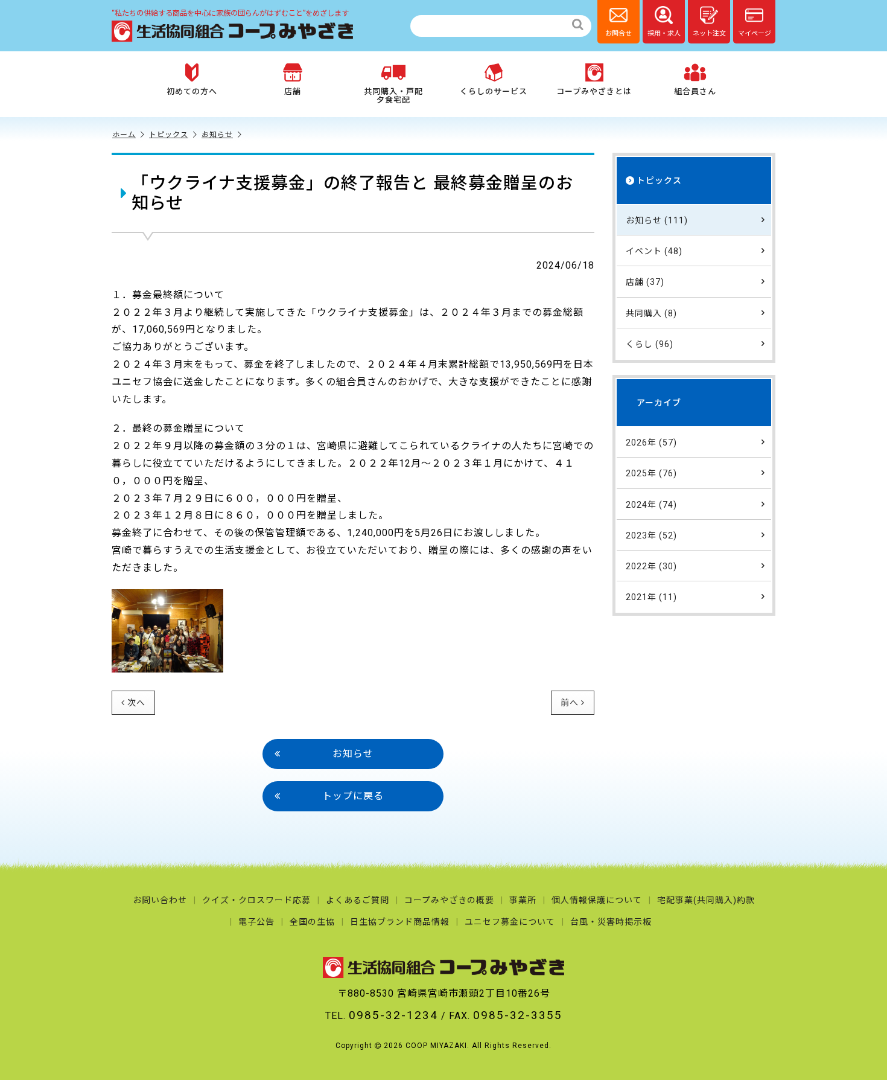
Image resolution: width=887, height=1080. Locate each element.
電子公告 (256, 922)
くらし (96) (649, 344)
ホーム (124, 135)
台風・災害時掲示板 (611, 922)
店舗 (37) (645, 282)
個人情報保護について (597, 900)
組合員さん (695, 91)
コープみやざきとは (594, 91)
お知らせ (217, 135)
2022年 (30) (651, 566)
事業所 (522, 900)
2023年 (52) (651, 535)
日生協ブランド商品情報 (400, 922)
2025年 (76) (651, 473)
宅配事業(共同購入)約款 (706, 900)
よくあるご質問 (357, 900)
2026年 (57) (651, 442)
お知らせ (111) (657, 220)
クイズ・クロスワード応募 (256, 900)
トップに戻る (353, 796)
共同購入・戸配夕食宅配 (393, 95)
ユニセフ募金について (510, 922)
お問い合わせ (160, 900)
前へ (570, 703)
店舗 (292, 91)
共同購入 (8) (651, 313)
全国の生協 (312, 922)
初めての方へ (192, 91)
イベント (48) (654, 251)
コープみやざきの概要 (449, 900)
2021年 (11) (651, 597)
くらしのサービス (493, 91)
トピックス (168, 135)
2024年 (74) (651, 504)
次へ (136, 703)
